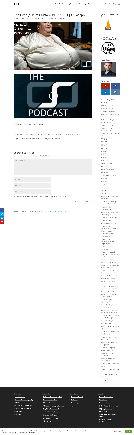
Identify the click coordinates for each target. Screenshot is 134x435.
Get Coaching (81, 4)
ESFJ (102, 151)
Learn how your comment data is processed (53, 211)
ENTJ (102, 145)
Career (73, 406)
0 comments (62, 18)
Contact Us (106, 4)
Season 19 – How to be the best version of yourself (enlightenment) (109, 289)
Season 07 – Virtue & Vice (109, 218)
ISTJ (102, 190)
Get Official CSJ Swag (50, 412)
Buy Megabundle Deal (51, 409)
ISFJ (102, 184)
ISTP (102, 193)
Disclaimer (103, 400)
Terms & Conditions (106, 397)
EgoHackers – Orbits (107, 125)
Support (18, 414)
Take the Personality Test (52, 397)
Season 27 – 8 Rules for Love (110, 326)
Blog (114, 4)
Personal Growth (77, 397)
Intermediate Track (107, 175)
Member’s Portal (94, 4)
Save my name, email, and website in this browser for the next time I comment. (41, 196)
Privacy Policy (104, 403)
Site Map (18, 411)
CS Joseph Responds (107, 111)
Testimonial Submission (23, 408)
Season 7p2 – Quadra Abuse (110, 369)
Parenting (74, 403)
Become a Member (50, 400)
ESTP (102, 160)
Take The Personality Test (64, 4)
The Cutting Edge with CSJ (109, 374)
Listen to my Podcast (50, 418)
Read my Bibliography (51, 415)
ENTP (102, 148)
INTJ (102, 178)
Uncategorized (105, 380)
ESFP (102, 154)
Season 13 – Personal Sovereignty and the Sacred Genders (109, 254)
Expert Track (105, 163)
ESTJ (102, 157)
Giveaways (47, 421)
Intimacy (74, 400)
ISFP (102, 187)
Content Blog (20, 397)
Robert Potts (20, 18)
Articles (103, 102)
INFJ (102, 166)
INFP (102, 172)
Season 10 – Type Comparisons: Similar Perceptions (107, 233)
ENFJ (102, 139)
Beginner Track (105, 105)
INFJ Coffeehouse (106, 169)
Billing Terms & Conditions (108, 406)
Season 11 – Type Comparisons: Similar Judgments (107, 241)
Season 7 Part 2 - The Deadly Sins (45, 18)
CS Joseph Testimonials (23, 405)
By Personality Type (107, 108)
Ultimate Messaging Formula (53, 406)
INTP (102, 181)
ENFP (102, 142)
